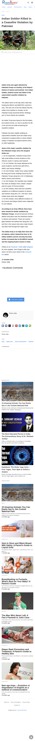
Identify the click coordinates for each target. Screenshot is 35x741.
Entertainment (18, 7)
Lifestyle (9, 7)
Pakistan (30, 341)
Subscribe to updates (17, 299)
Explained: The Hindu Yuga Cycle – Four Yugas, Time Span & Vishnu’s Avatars (16, 469)
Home (3, 7)
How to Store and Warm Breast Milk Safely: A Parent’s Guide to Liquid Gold (17, 545)
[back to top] (31, 737)
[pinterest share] (16, 326)
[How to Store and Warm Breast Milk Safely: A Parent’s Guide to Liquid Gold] (17, 528)
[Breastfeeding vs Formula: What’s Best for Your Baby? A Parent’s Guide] (17, 564)
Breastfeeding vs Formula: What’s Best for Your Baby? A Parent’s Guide (16, 581)
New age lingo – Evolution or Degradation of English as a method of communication (16, 687)
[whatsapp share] (23, 326)
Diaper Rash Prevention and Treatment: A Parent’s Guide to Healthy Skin (16, 651)
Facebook (14, 247)
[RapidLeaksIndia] (10, 2)
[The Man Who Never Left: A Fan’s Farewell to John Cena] (17, 601)
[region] (17, 69)
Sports (30, 7)
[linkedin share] (20, 326)
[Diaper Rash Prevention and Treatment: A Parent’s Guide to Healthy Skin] (17, 635)
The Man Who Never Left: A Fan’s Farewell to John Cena (15, 616)
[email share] (13, 326)
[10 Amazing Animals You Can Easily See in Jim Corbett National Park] (17, 391)
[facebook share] (3, 326)
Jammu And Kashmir (21, 341)
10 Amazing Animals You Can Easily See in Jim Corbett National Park (16, 509)
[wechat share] (30, 326)
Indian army (9, 341)
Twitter (20, 247)
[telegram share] (26, 326)
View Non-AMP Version (22, 710)
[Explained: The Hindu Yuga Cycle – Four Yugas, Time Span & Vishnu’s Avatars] (17, 455)
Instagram (29, 247)
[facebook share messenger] (6, 326)
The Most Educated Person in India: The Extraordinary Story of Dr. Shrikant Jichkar (17, 436)
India (25, 7)
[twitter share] (9, 326)
